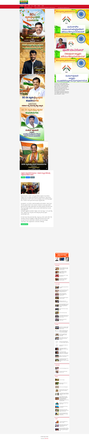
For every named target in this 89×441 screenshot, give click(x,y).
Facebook (27, 177)
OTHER (43, 5)
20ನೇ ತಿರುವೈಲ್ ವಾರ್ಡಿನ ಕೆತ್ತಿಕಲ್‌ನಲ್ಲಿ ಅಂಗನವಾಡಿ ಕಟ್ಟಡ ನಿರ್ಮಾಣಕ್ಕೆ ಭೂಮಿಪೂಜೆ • (41, 7)
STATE (25, 5)
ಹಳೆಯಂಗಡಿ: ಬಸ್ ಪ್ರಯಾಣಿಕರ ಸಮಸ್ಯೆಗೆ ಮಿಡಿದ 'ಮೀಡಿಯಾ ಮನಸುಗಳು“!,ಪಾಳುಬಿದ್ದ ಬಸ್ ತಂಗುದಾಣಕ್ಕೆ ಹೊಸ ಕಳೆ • (68, 7)
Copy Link (32, 177)
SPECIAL (39, 5)
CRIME (35, 5)
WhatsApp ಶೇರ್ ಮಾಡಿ (24, 224)
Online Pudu (46, 438)
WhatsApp (23, 177)
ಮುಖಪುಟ (22, 5)
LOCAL (29, 5)
